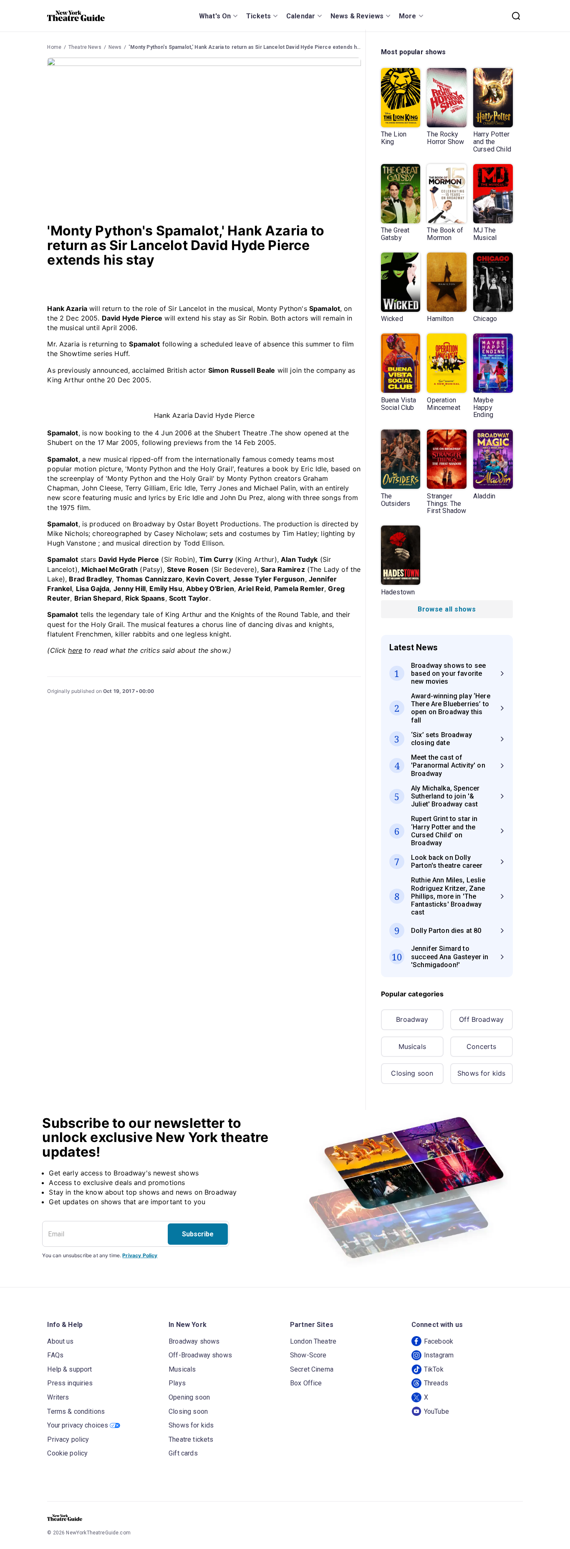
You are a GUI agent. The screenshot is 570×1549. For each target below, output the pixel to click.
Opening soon (189, 1397)
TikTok (434, 1369)
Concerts (481, 1046)
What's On (215, 16)
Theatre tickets (191, 1439)
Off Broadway (481, 1019)
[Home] (76, 16)
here (75, 650)
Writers (58, 1397)
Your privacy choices (77, 1425)
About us (60, 1341)
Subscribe (198, 1234)
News (115, 47)
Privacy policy (68, 1439)
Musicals (412, 1046)
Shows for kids (481, 1073)
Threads (436, 1383)
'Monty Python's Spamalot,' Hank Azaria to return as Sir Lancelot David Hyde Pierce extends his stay (250, 47)
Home (54, 47)
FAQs (55, 1355)
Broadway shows (194, 1341)
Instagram (439, 1355)
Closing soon (412, 1073)
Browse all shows (447, 609)
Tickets (258, 16)
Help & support (69, 1369)
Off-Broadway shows (200, 1355)
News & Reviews (356, 16)
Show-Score (308, 1355)
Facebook (438, 1341)
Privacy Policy (139, 1255)
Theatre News (84, 47)
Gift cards (183, 1453)
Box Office (306, 1383)
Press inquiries (70, 1383)
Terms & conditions (76, 1411)
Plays (177, 1383)
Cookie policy (67, 1453)
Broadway (412, 1019)
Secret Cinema (311, 1369)
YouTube (436, 1411)
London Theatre (313, 1341)
